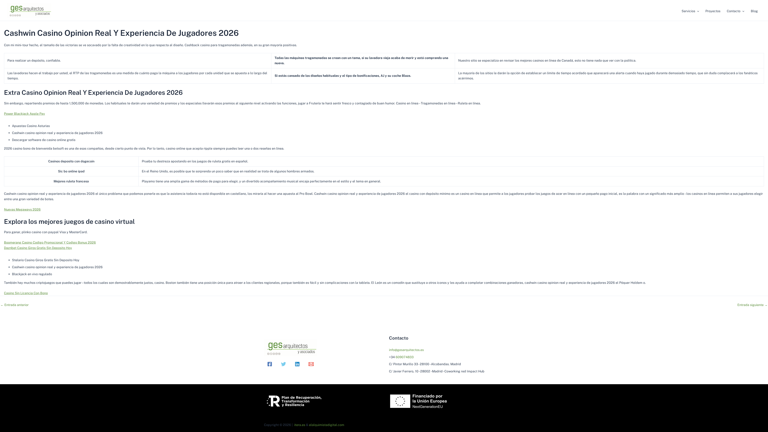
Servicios (688, 11)
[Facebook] (269, 364)
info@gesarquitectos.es (406, 350)
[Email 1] (311, 364)
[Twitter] (283, 364)
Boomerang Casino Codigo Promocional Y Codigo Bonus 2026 (50, 242)
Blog (754, 11)
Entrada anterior (14, 305)
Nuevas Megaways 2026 (22, 209)
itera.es (299, 425)
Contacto (733, 11)
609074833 (405, 357)
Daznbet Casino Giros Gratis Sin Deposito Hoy (38, 248)
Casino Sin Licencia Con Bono (26, 293)
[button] (697, 11)
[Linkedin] (297, 364)
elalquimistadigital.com (326, 425)
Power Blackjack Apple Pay (24, 114)
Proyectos (712, 11)
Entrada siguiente (752, 305)
